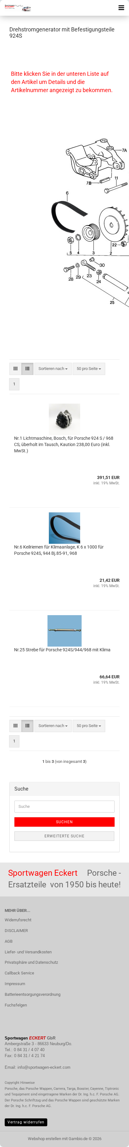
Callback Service (19, 973)
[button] (15, 369)
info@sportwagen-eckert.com (44, 1067)
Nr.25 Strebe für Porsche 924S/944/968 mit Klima (62, 649)
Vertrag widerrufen (26, 1122)
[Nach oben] (111, 1137)
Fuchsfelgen (16, 1005)
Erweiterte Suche (64, 836)
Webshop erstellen (44, 1138)
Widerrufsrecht (18, 920)
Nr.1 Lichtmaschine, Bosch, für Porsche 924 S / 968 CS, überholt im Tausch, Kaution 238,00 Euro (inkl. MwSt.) (63, 444)
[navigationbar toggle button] (121, 8)
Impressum (15, 983)
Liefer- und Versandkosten (28, 952)
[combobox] (53, 369)
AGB (9, 941)
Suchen (64, 822)
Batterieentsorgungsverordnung (32, 994)
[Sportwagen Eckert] (15, 8)
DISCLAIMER (16, 930)
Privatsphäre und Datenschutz (31, 962)
